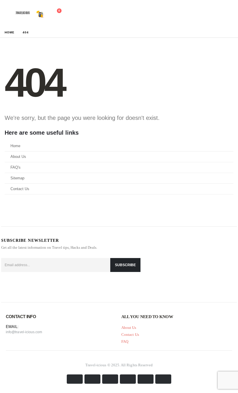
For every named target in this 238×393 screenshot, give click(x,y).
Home (15, 146)
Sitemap (17, 178)
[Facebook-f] (7, 285)
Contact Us (19, 189)
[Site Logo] (29, 13)
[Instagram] (35, 285)
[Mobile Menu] (7, 14)
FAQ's (15, 167)
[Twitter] (21, 285)
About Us (18, 157)
